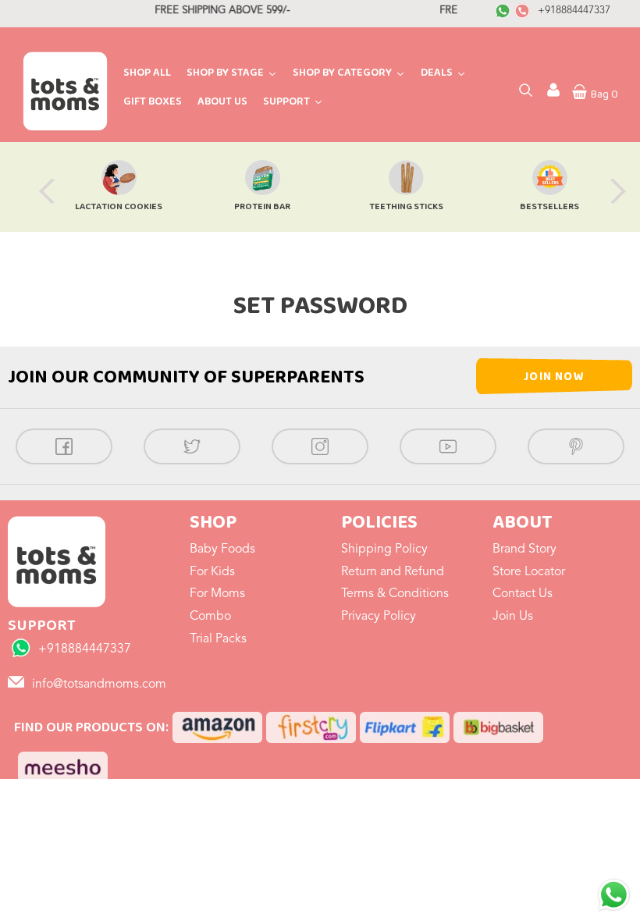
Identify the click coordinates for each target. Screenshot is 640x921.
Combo (210, 616)
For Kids (212, 572)
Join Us (512, 616)
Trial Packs (218, 639)
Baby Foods (222, 549)
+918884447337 (574, 10)
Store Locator (528, 572)
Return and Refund (392, 572)
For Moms (217, 594)
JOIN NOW (554, 377)
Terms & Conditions (395, 594)
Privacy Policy (378, 616)
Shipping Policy (384, 549)
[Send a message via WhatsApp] (614, 895)
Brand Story (524, 549)
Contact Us (522, 594)
